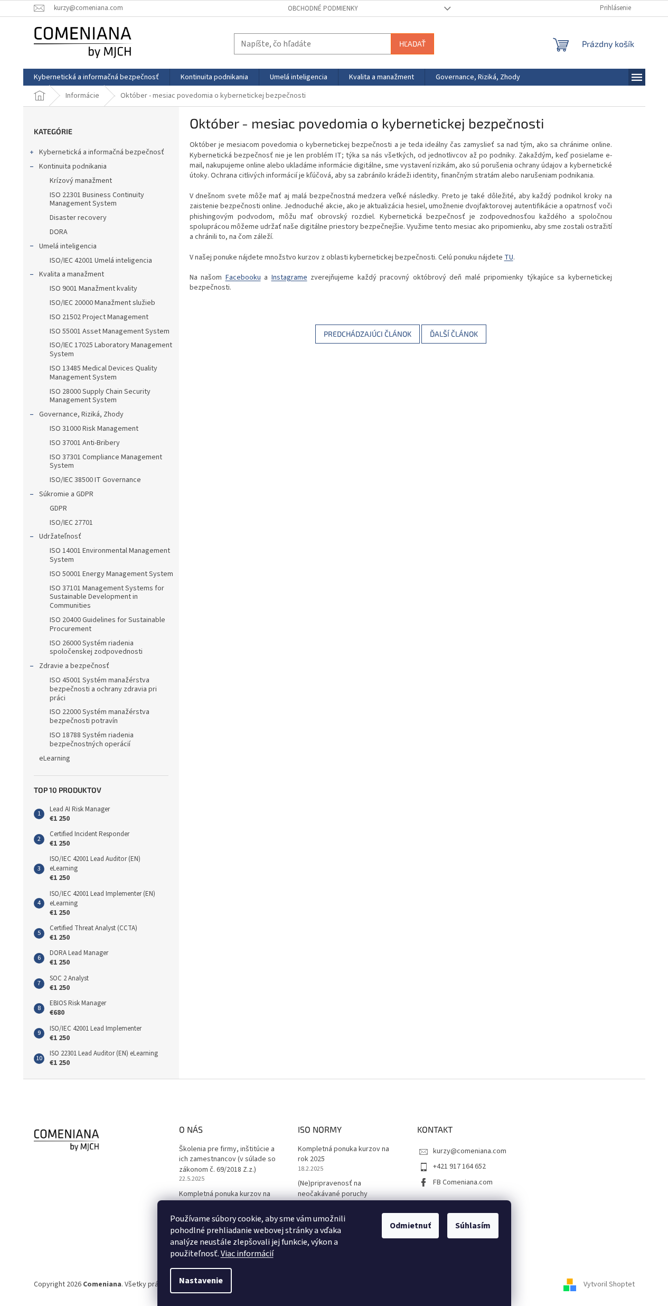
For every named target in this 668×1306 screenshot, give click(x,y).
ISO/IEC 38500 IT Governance (95, 480)
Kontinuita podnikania (73, 166)
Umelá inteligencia (68, 246)
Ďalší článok (454, 333)
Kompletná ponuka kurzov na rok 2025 (224, 1199)
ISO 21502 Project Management (99, 317)
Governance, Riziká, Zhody (81, 414)
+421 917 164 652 (459, 1166)
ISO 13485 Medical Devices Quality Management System (103, 373)
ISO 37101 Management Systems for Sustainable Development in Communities (107, 597)
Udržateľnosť (60, 536)
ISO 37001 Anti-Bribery (85, 443)
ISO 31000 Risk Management (94, 428)
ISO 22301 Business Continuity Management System (97, 199)
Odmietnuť (410, 1225)
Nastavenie (201, 1280)
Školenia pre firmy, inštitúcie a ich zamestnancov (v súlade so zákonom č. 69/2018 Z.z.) (227, 1159)
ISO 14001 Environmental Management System (110, 555)
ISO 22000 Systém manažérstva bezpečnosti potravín (99, 716)
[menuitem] (96, 77)
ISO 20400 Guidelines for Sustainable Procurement (107, 624)
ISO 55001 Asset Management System (110, 331)
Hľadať (412, 43)
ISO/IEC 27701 (71, 522)
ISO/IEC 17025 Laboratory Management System (111, 349)
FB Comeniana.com (463, 1182)
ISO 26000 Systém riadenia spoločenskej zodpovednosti (96, 647)
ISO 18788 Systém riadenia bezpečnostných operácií (92, 739)
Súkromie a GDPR (66, 494)
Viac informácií (247, 1253)
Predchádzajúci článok (367, 333)
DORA (59, 232)
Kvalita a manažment (71, 274)
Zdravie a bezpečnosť (74, 666)
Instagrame (289, 277)
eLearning (54, 758)
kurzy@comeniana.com (469, 1151)
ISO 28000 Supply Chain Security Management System (100, 396)
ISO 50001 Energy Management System (111, 574)
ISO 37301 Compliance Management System (106, 461)
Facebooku (243, 277)
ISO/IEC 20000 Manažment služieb (102, 303)
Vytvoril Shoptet (609, 1284)
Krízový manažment (81, 180)
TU (508, 257)
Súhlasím (473, 1225)
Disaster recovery (78, 217)
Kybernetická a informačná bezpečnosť (101, 152)
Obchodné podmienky (323, 8)
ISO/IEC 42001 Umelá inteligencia (101, 260)
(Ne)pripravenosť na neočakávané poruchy (333, 1189)
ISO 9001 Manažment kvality (93, 288)
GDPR (58, 508)
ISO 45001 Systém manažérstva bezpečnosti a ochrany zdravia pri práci (103, 689)
